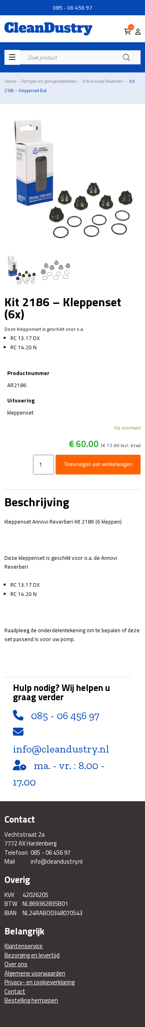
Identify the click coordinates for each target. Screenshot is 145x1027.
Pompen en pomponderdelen (49, 81)
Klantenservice (23, 946)
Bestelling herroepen (31, 1000)
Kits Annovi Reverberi (103, 81)
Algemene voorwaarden (34, 973)
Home (10, 81)
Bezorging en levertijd (32, 955)
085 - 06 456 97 (72, 8)
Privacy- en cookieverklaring (39, 982)
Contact (14, 991)
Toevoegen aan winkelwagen (98, 464)
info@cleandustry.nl (61, 748)
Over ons (15, 964)
